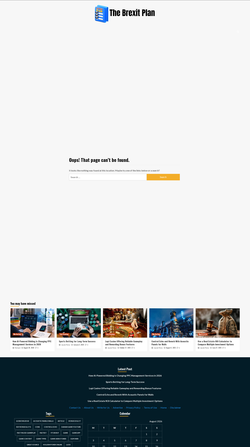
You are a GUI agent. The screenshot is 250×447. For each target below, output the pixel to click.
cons (37, 427)
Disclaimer (175, 407)
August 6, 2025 (171, 348)
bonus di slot (75, 421)
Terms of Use (150, 407)
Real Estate (203, 334)
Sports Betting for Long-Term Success (77, 341)
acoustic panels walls (43, 421)
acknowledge (22, 421)
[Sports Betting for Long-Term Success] (79, 323)
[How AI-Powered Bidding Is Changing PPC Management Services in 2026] (32, 323)
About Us (89, 407)
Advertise (118, 407)
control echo (50, 427)
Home (163, 407)
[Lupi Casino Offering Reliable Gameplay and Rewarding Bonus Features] (125, 323)
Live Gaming (64, 334)
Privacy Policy (133, 407)
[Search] (238, 31)
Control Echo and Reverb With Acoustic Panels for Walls (170, 343)
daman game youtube (71, 427)
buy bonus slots (23, 427)
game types (41, 439)
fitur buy (55, 433)
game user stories (58, 439)
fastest (43, 433)
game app (76, 433)
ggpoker (74, 439)
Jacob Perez (65, 345)
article (61, 421)
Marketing (17, 334)
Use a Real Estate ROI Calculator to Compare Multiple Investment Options (216, 343)
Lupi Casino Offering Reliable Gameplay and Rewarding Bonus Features (123, 343)
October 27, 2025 (125, 348)
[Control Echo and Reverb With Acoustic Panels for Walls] (171, 323)
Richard (17, 348)
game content (25, 439)
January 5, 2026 (78, 345)
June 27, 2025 (216, 348)
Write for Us (103, 407)
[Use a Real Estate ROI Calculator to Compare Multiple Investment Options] (218, 323)
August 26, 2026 (29, 348)
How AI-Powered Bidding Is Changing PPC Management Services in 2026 (32, 343)
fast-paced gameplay (26, 433)
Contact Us (75, 407)
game (65, 433)
